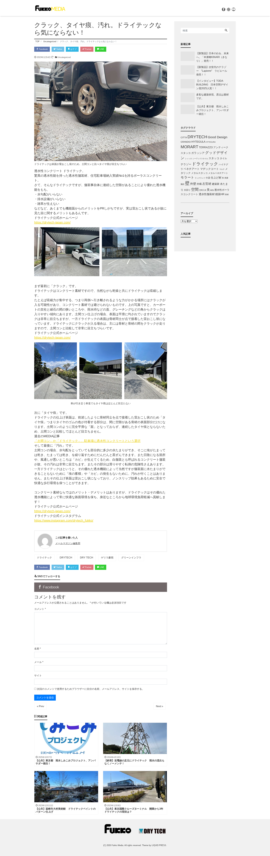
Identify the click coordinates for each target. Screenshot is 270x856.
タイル (223, 158)
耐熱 (212, 190)
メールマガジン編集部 (67, 543)
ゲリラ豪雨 (107, 557)
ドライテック (44, 557)
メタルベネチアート (218, 173)
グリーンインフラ (131, 557)
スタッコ (214, 158)
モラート (187, 177)
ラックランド (200, 178)
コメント (40, 609)
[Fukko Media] (49, 8)
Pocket (87, 49)
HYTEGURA (210, 142)
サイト (38, 675)
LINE (101, 49)
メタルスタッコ (199, 173)
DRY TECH (86, 557)
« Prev (40, 706)
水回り (187, 190)
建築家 (215, 183)
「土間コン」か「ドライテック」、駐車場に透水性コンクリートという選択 (87, 441)
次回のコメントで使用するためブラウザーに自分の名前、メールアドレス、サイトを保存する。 (90, 689)
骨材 (227, 194)
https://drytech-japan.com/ (52, 222)
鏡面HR (219, 194)
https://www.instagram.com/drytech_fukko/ (63, 520)
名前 (37, 648)
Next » (159, 706)
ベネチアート (192, 168)
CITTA (184, 137)
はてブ (73, 49)
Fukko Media (117, 845)
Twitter (59, 49)
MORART (189, 146)
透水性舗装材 (207, 194)
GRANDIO (186, 142)
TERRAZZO (206, 147)
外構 (199, 183)
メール (38, 662)
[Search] (226, 30)
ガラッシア (198, 153)
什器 (208, 178)
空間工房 (202, 190)
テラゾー (186, 164)
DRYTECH (66, 557)
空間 (195, 189)
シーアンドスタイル (200, 158)
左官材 (206, 183)
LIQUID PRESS (159, 845)
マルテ (222, 169)
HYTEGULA (198, 141)
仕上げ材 (216, 177)
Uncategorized (64, 57)
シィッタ (188, 158)
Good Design (217, 137)
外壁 (193, 183)
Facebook (43, 49)
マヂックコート (209, 168)
